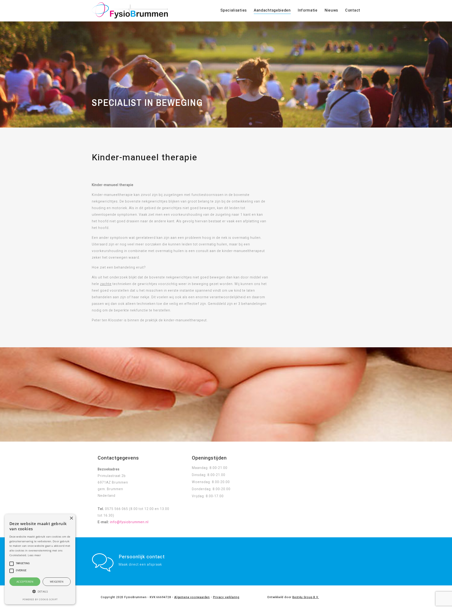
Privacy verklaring (226, 597)
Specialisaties (233, 10)
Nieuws (331, 10)
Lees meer (34, 555)
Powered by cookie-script (40, 599)
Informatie (308, 10)
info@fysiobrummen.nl (129, 522)
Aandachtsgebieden (272, 10)
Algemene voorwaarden (192, 597)
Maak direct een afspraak (140, 564)
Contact (352, 10)
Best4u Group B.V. (305, 597)
